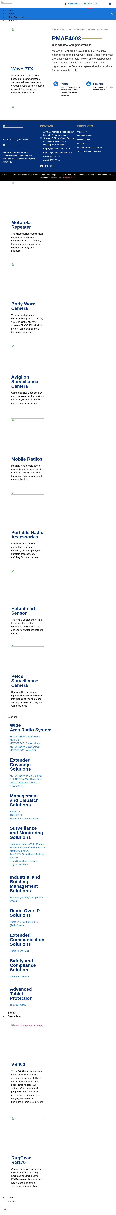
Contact (12, 1201)
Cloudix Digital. (70, 177)
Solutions (12, 717)
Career (11, 1197)
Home (11, 10)
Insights (12, 1013)
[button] (112, 14)
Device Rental (15, 1016)
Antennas (91, 30)
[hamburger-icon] (89, 9)
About (11, 13)
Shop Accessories (17, 17)
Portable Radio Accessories (72, 30)
